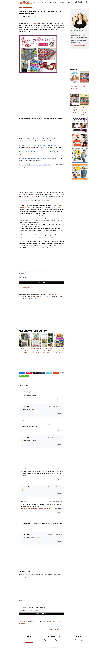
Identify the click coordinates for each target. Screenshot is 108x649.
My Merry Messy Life (33, 23)
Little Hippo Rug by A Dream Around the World (43, 138)
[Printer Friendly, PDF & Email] (24, 376)
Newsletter (35, 296)
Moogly (55, 205)
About (29, 640)
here (59, 207)
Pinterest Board (59, 194)
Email (21, 604)
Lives (69, 2)
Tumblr (20, 296)
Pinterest (56, 294)
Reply (60, 399)
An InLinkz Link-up (24, 287)
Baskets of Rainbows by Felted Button (33, 158)
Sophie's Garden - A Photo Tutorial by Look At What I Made (39, 145)
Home (20, 7)
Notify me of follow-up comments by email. (33, 607)
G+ (52, 294)
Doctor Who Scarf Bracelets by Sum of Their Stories (37, 165)
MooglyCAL (52, 2)
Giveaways (62, 2)
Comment (22, 578)
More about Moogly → (79, 45)
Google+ (42, 196)
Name (21, 600)
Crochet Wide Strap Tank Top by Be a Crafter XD (36, 152)
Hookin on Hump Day (28, 7)
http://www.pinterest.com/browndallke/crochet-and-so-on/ (38, 508)
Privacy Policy (29, 642)
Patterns (36, 2)
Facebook (34, 196)
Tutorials (44, 2)
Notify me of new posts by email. (30, 610)
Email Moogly (79, 640)
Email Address (23, 277)
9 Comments (42, 16)
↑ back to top (54, 629)
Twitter (49, 294)
